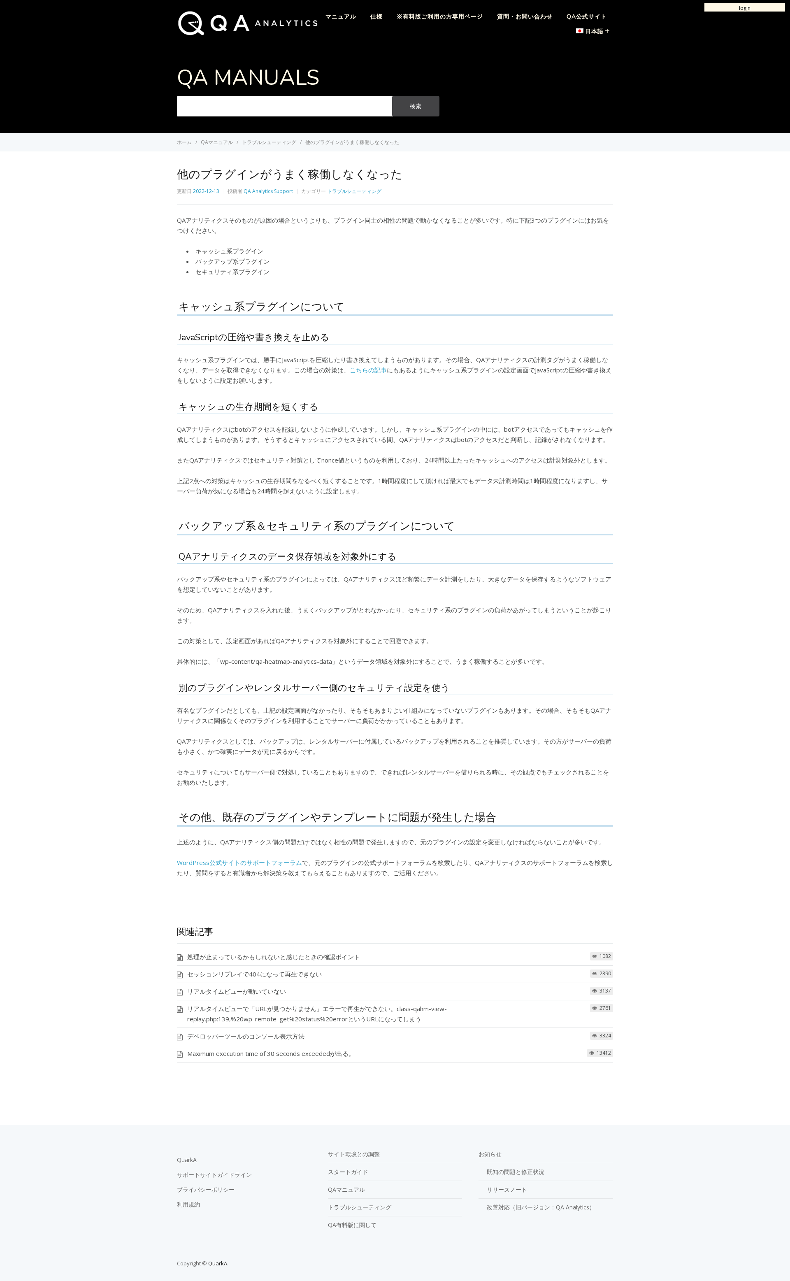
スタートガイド (348, 1172)
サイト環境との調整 (354, 1154)
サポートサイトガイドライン (214, 1175)
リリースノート (507, 1189)
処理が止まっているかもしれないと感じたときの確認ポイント (273, 957)
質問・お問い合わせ (525, 17)
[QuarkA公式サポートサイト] (247, 33)
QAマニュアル (346, 1189)
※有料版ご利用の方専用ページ (440, 17)
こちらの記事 (368, 370)
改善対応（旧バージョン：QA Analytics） (541, 1207)
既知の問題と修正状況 (515, 1172)
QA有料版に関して (352, 1225)
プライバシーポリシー (206, 1189)
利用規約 (188, 1204)
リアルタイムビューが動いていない (236, 991)
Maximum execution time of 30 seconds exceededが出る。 (271, 1053)
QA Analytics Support (268, 191)
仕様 (376, 17)
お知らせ (490, 1154)
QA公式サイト (587, 17)
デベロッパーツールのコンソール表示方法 (245, 1036)
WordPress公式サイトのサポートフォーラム (239, 862)
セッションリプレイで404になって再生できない (254, 974)
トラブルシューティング (354, 191)
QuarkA (187, 1160)
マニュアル (340, 17)
